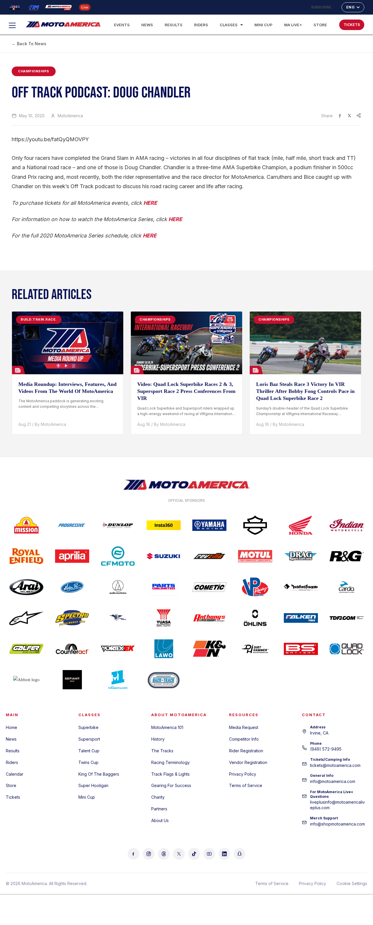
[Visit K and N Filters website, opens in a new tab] (209, 648)
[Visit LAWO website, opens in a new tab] (163, 648)
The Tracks (162, 750)
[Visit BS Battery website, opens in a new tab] (301, 648)
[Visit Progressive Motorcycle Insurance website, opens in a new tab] (72, 525)
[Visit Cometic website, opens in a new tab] (209, 587)
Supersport (89, 739)
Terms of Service (245, 785)
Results (173, 24)
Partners (159, 808)
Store (320, 24)
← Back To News (29, 43)
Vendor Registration (248, 762)
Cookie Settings (352, 883)
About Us (160, 820)
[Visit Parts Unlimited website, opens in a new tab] (163, 587)
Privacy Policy (242, 774)
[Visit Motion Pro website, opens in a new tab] (72, 587)
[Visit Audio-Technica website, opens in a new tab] (118, 587)
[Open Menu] (15, 25)
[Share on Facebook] (340, 115)
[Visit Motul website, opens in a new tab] (255, 556)
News (147, 24)
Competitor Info (244, 739)
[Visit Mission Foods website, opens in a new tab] (26, 525)
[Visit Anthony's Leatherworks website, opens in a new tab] (209, 617)
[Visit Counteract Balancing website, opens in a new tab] (72, 648)
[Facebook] (133, 854)
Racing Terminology (170, 762)
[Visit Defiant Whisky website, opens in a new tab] (72, 679)
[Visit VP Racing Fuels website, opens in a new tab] (255, 587)
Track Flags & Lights (170, 774)
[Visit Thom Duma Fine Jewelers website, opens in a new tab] (346, 617)
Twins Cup (88, 762)
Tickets (13, 797)
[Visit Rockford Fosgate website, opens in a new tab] (301, 587)
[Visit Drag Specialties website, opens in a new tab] (301, 556)
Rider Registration (246, 750)
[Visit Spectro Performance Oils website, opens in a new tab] (72, 617)
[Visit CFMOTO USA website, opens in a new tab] (118, 556)
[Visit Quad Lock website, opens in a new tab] (346, 648)
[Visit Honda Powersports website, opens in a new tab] (301, 525)
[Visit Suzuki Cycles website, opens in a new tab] (163, 556)
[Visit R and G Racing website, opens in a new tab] (346, 556)
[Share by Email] (358, 115)
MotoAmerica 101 (167, 727)
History (158, 739)
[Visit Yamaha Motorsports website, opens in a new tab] (209, 525)
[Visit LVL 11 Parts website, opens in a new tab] (118, 679)
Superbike (88, 727)
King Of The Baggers (98, 774)
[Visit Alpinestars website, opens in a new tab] (26, 617)
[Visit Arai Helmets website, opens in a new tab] (26, 587)
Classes (228, 24)
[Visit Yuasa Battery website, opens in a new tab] (163, 617)
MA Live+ (293, 24)
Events (122, 24)
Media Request (243, 727)
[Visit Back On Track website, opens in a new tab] (163, 679)
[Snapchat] (239, 854)
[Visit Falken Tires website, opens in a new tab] (301, 617)
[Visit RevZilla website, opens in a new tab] (209, 556)
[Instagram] (148, 854)
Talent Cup (88, 750)
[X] (179, 854)
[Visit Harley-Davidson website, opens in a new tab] (255, 525)
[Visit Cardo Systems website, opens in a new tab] (346, 587)
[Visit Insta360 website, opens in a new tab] (163, 525)
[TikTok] (194, 854)
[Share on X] (349, 115)
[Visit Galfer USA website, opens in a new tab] (26, 648)
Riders (201, 24)
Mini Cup (263, 24)
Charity (158, 797)
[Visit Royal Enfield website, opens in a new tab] (26, 556)
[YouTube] (209, 854)
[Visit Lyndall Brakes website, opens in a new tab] (118, 617)
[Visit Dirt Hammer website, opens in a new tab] (255, 648)
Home (11, 727)
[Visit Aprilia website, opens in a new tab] (72, 556)
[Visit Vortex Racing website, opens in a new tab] (118, 648)
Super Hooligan (93, 785)
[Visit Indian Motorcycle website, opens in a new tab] (346, 525)
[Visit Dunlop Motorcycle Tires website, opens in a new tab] (118, 525)
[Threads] (164, 854)
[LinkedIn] (224, 854)
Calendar (14, 774)
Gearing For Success (171, 785)
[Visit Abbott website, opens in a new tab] (26, 679)
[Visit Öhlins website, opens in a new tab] (255, 617)
